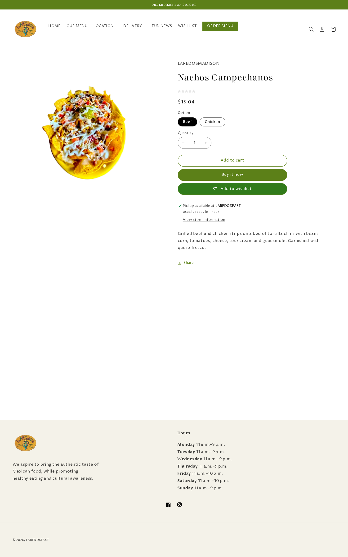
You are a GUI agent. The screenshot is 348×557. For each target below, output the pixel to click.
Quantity (185, 133)
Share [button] (188, 263)
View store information (204, 220)
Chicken (212, 122)
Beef (187, 122)
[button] (105, 26)
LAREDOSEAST (37, 540)
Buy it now (233, 174)
